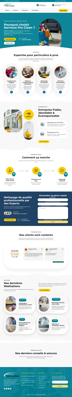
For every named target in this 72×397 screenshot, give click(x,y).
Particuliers (15, 10)
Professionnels (25, 10)
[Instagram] (8, 388)
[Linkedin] (10, 388)
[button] (64, 254)
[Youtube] (6, 388)
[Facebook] (4, 388)
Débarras (7, 10)
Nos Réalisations (35, 10)
